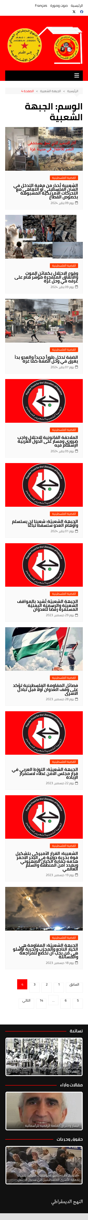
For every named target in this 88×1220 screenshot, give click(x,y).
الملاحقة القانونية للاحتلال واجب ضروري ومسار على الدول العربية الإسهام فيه (47, 441)
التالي (26, 1001)
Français (41, 5)
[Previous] (15, 1111)
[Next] (73, 1057)
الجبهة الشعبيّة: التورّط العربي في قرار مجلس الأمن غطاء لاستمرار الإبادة (45, 773)
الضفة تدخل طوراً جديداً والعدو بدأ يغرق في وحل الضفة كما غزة (46, 359)
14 (41, 1001)
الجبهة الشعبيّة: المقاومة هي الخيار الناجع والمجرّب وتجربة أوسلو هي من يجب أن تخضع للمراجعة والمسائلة (45, 951)
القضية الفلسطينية (64, 177)
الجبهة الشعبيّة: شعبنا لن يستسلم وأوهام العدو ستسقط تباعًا (45, 523)
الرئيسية (77, 5)
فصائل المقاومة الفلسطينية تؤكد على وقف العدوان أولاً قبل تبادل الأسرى (45, 689)
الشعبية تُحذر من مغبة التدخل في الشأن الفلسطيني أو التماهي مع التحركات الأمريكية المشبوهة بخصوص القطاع (45, 191)
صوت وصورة (59, 5)
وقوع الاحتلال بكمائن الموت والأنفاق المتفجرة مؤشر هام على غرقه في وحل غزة (46, 277)
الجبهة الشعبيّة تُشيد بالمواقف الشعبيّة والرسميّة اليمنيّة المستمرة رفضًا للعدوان (47, 605)
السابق (74, 985)
